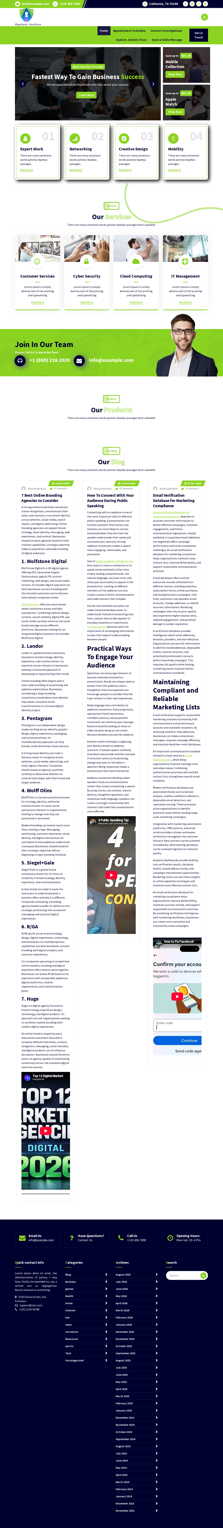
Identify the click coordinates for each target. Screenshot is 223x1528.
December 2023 (125, 1503)
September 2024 (125, 1439)
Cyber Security (87, 276)
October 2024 (124, 1432)
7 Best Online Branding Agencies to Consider (41, 498)
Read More (26, 170)
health (69, 1296)
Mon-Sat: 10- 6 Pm (188, 1240)
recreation (71, 1331)
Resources (71, 1339)
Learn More (144, 95)
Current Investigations (166, 31)
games (69, 1289)
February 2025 (124, 1403)
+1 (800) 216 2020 (49, 360)
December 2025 (125, 1331)
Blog (68, 1274)
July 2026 (121, 1281)
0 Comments (60, 488)
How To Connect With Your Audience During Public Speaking (110, 500)
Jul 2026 (194, 483)
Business (70, 1281)
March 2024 (122, 1482)
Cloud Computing (136, 276)
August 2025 (123, 1360)
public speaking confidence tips (114, 561)
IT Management (185, 276)
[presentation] (22, 83)
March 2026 (122, 1310)
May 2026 (121, 1296)
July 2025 (121, 1367)
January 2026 (124, 1324)
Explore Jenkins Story (131, 40)
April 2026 (121, 1303)
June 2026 (122, 1289)
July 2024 (121, 1453)
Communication (96, 626)
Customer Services (37, 276)
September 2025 (125, 1353)
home (68, 1303)
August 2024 (123, 1446)
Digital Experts (30, 604)
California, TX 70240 (163, 4)
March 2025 (122, 1396)
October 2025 (124, 1346)
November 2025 (125, 1339)
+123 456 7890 (70, 4)
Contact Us (85, 1240)
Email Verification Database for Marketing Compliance (173, 500)
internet (70, 1310)
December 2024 (125, 1417)
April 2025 (121, 1389)
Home (104, 31)
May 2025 (121, 1382)
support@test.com (31, 1305)
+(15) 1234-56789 (29, 1309)
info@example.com (35, 4)
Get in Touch (198, 35)
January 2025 (124, 1410)
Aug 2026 (62, 483)
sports (69, 1346)
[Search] (203, 1275)
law (67, 1317)
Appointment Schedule (129, 31)
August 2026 (123, 1274)
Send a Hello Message (167, 40)
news (68, 1324)
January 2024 (124, 1496)
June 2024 (122, 1460)
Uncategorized (74, 1360)
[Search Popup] (204, 17)
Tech (68, 1353)
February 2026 (124, 1317)
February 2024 (124, 1489)
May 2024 (121, 1467)
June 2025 (122, 1374)
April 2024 (121, 1475)
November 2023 (125, 1510)
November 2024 (125, 1424)
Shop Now (175, 74)
